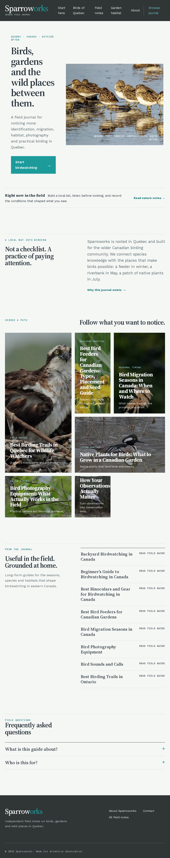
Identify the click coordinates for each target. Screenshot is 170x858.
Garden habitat (116, 10)
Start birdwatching (33, 164)
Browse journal (154, 10)
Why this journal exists (106, 290)
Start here (61, 10)
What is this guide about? (85, 748)
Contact (148, 810)
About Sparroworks (122, 810)
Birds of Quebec (78, 10)
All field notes (119, 817)
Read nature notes (149, 198)
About (135, 10)
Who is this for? (85, 762)
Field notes (99, 10)
